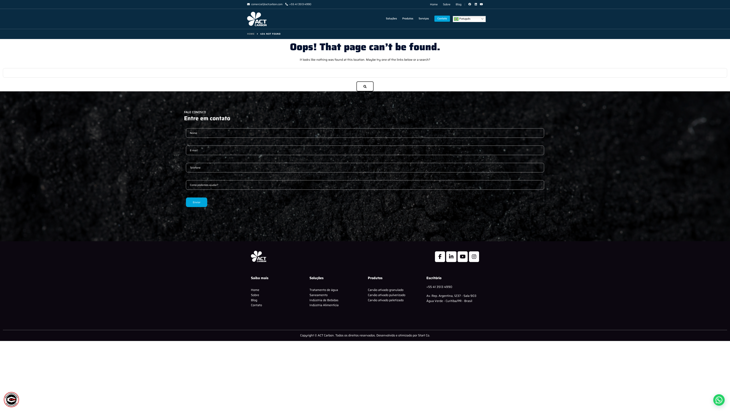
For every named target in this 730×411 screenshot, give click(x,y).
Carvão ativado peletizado (386, 300)
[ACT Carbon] (257, 18)
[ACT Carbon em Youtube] (463, 256)
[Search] (365, 86)
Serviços (424, 18)
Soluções (391, 18)
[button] (719, 400)
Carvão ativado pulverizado (386, 295)
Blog (459, 4)
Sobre (446, 4)
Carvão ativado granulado (385, 290)
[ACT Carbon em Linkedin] (451, 256)
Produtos (407, 18)
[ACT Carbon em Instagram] (474, 256)
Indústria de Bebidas (323, 300)
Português (465, 18)
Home (434, 4)
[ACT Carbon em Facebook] (440, 256)
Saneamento (318, 295)
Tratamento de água (323, 290)
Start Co (423, 335)
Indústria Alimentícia (324, 305)
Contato (442, 18)
